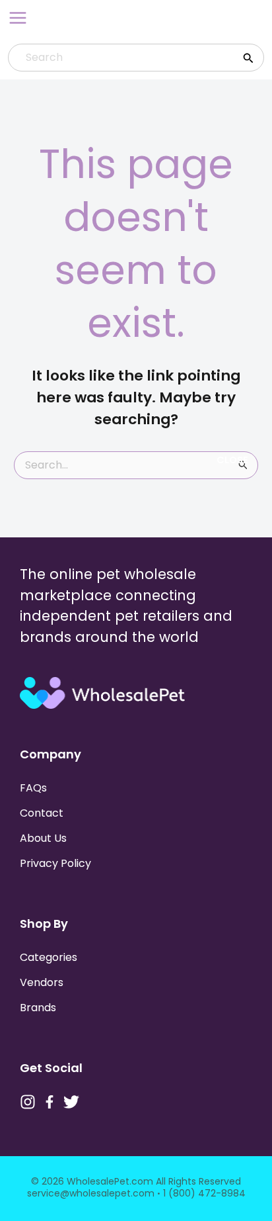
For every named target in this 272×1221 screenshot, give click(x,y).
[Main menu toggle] (18, 18)
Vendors (41, 982)
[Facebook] (49, 1102)
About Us (43, 838)
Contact (41, 813)
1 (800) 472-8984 (204, 1193)
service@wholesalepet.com (90, 1193)
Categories (48, 957)
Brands (38, 1007)
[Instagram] (28, 1102)
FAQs (33, 787)
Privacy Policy (55, 863)
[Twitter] (71, 1102)
